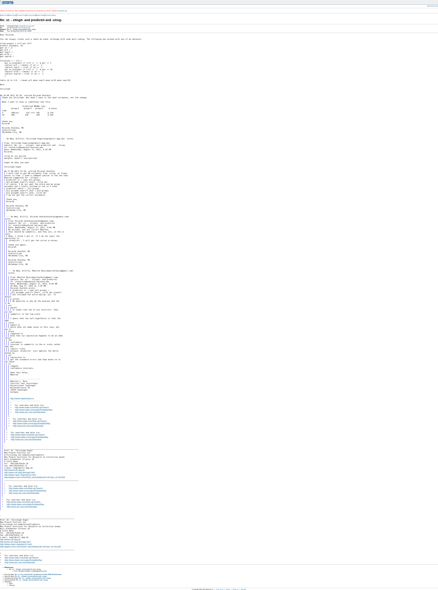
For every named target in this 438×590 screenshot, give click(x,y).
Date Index (40, 15)
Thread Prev (21, 15)
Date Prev (4, 15)
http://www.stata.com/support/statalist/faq (33, 410)
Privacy (228, 589)
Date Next (12, 15)
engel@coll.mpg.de (27, 26)
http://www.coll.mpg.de (14, 470)
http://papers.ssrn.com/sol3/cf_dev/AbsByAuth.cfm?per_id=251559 (34, 477)
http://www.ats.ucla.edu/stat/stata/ (30, 412)
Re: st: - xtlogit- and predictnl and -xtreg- (25, 569)
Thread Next (31, 15)
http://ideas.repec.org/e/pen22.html (20, 475)
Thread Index (50, 15)
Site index (243, 589)
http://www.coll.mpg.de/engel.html (19, 472)
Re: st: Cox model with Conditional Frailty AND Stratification (38, 574)
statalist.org (63, 11)
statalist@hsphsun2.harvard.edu (18, 27)
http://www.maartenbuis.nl (22, 398)
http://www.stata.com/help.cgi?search (32, 407)
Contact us (235, 589)
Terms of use (219, 589)
